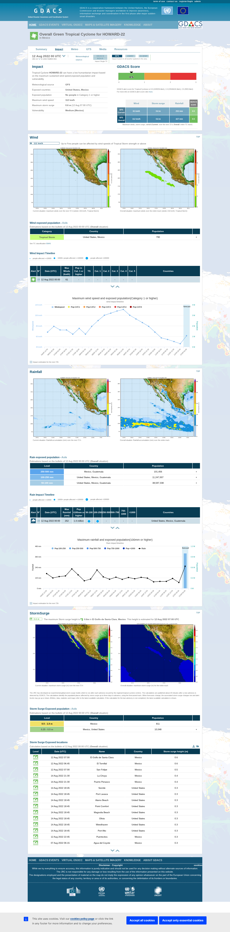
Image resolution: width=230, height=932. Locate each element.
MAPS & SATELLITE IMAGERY (103, 24)
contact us (172, 1)
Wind (136, 103)
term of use (159, 1)
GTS (88, 49)
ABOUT (147, 24)
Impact (59, 49)
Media (102, 49)
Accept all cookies (142, 920)
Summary (41, 49)
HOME (32, 24)
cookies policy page (82, 918)
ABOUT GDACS (152, 860)
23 (38, 279)
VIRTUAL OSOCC (72, 24)
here (151, 92)
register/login (186, 1)
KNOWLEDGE (132, 24)
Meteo (74, 49)
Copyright (117, 865)
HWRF (130, 56)
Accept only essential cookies (182, 920)
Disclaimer (104, 865)
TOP (198, 137)
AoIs (65, 223)
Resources (120, 49)
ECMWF (144, 56)
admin (197, 1)
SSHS (48, 243)
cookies (198, 865)
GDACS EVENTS (49, 24)
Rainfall (179, 103)
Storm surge (158, 103)
